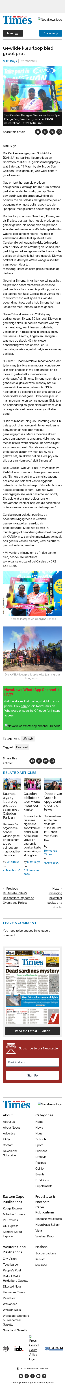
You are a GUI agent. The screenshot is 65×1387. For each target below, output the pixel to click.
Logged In (30, 930)
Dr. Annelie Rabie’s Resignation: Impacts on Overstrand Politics (18, 897)
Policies (44, 1368)
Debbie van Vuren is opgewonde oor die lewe (53, 801)
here (24, 706)
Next (55, 888)
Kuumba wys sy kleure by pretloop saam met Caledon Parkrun (11, 805)
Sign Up (32, 1075)
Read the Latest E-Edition (32, 1031)
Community (51, 33)
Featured (22, 747)
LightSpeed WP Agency (41, 1382)
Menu (8, 33)
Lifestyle (28, 738)
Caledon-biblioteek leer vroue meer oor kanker (32, 801)
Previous (12, 888)
